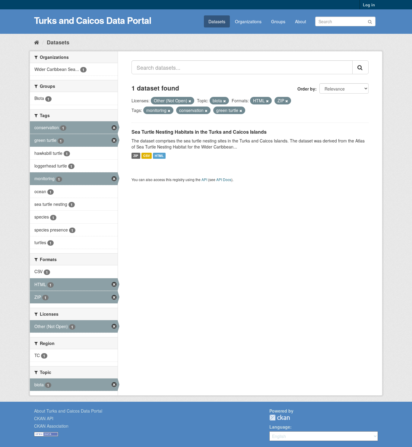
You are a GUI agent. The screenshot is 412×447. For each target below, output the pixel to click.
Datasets (216, 21)
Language (279, 427)
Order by (306, 89)
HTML (159, 155)
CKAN (279, 417)
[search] (360, 67)
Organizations (248, 21)
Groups (278, 21)
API (204, 179)
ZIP (135, 155)
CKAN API (43, 418)
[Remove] (190, 100)
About (300, 21)
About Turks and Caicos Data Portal (68, 411)
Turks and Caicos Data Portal (92, 20)
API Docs (223, 179)
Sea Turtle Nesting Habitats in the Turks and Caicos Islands (199, 131)
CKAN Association (51, 426)
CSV (146, 155)
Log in (369, 5)
